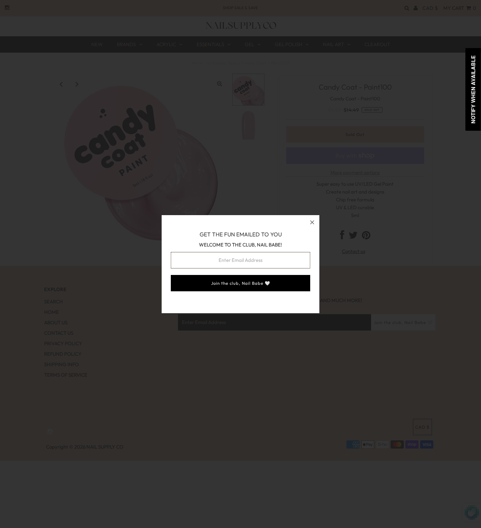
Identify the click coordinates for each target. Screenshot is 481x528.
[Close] (312, 222)
